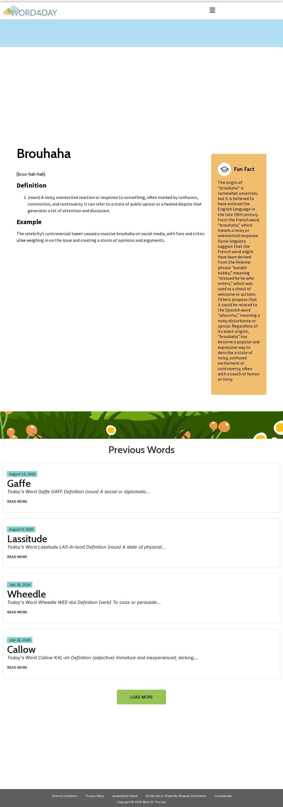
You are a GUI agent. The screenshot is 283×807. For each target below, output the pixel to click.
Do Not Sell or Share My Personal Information (176, 796)
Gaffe (19, 483)
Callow (21, 649)
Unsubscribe (222, 796)
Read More (17, 501)
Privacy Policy (95, 796)
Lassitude (27, 539)
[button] (212, 10)
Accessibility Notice (125, 796)
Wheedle (26, 594)
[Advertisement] (141, 90)
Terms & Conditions (64, 796)
